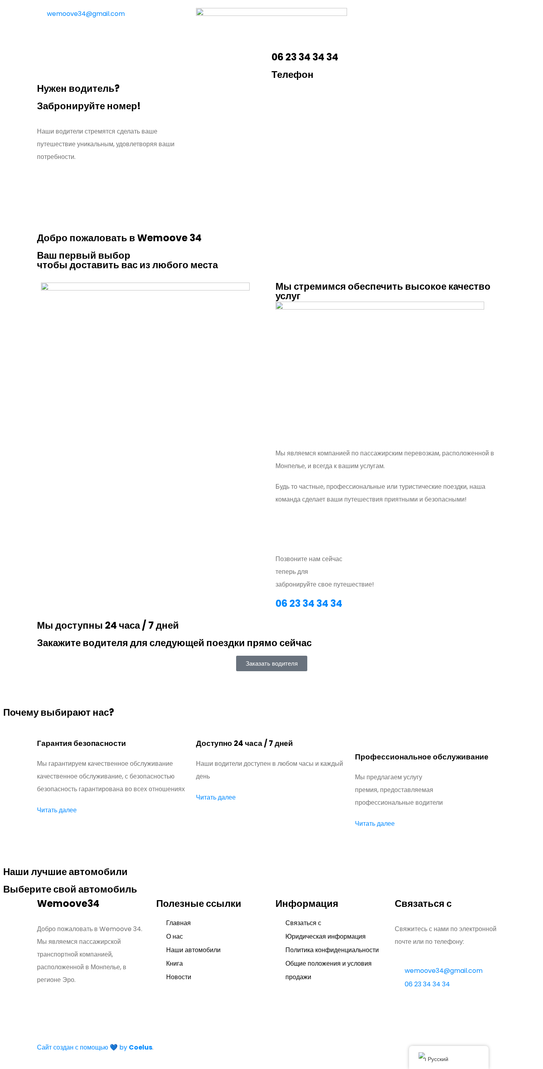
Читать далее (57, 810)
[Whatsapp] (429, 17)
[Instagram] (365, 17)
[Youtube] (408, 17)
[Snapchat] (386, 17)
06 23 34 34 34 (308, 603)
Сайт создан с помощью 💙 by (94, 1047)
